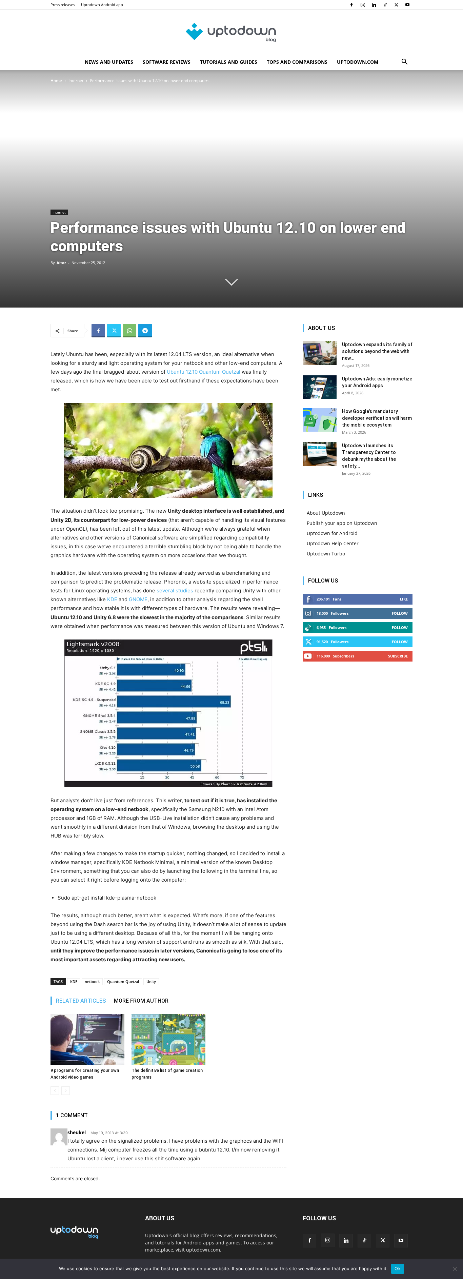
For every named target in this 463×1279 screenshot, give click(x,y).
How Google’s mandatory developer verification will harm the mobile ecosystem (377, 418)
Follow (400, 613)
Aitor (61, 262)
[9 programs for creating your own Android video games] (87, 1039)
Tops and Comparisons (297, 62)
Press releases (63, 4)
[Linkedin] (374, 4)
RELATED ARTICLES (81, 1001)
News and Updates (109, 62)
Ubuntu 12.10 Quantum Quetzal (203, 372)
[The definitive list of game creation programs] (168, 1039)
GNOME (138, 599)
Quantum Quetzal (123, 981)
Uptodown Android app (102, 4)
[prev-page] (55, 1090)
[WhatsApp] (129, 330)
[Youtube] (407, 4)
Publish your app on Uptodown (342, 523)
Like (404, 599)
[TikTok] (385, 4)
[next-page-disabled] (65, 1090)
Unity (151, 981)
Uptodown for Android (332, 533)
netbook (92, 981)
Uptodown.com (357, 62)
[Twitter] (396, 4)
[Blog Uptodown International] (231, 32)
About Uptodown (326, 513)
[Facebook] (351, 4)
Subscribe (398, 655)
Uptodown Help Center (333, 543)
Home (56, 80)
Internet (75, 80)
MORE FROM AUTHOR (141, 1001)
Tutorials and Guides (228, 62)
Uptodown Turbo (326, 553)
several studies (175, 590)
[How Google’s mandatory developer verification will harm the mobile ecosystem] (320, 420)
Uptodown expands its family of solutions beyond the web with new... (377, 351)
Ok (398, 1268)
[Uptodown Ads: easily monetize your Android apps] (320, 387)
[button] (404, 62)
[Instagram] (363, 4)
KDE (112, 599)
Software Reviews (166, 62)
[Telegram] (145, 330)
